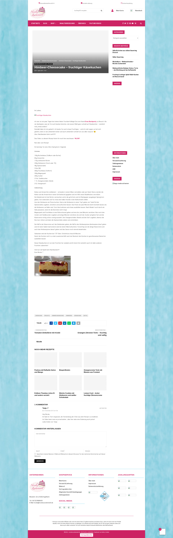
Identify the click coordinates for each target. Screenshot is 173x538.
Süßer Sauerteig (118, 57)
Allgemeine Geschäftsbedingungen (70, 492)
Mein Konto (120, 10)
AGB (114, 169)
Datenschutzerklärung (96, 486)
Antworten (103, 408)
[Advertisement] (70, 93)
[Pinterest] (130, 23)
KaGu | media (105, 532)
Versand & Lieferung (119, 160)
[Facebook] (123, 23)
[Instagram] (128, 23)
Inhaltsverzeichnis (67, 23)
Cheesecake (38, 315)
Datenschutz (117, 166)
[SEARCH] (101, 11)
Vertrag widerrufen (65, 489)
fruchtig (47, 315)
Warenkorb (138, 10)
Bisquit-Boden (64, 370)
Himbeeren (69, 315)
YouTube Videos (95, 23)
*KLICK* (77, 138)
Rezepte (50, 63)
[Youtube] (133, 23)
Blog (45, 23)
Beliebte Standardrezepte (41, 63)
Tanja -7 (45, 408)
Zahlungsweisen (118, 163)
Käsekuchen (77, 315)
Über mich (82, 23)
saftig (85, 315)
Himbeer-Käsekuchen (58, 315)
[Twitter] (125, 23)
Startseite (35, 23)
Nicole (39, 342)
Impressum (116, 172)
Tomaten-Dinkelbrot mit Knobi (47, 333)
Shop (52, 23)
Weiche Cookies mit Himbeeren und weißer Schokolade (67, 395)
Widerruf (62, 486)
